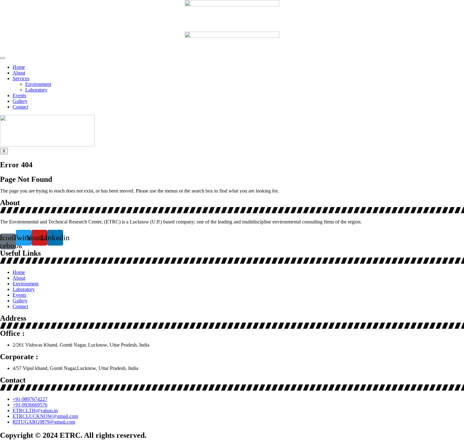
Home (19, 67)
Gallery (20, 101)
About (19, 72)
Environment (38, 84)
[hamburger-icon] (2, 58)
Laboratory (36, 89)
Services (21, 78)
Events (19, 95)
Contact (20, 107)
